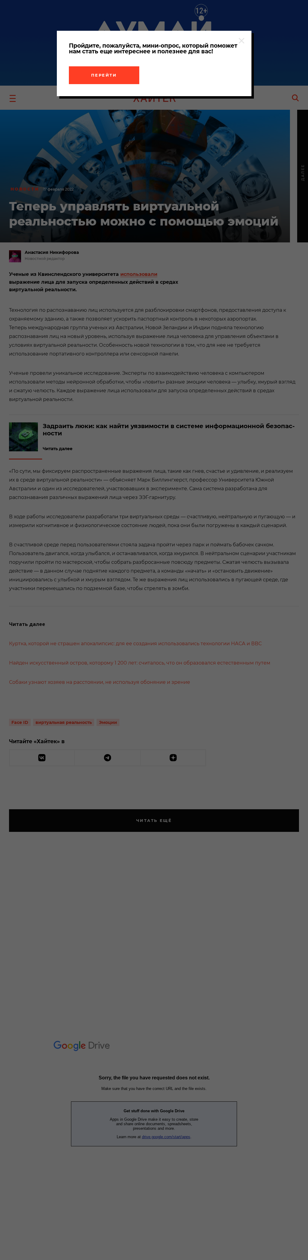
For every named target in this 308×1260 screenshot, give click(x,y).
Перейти (104, 75)
